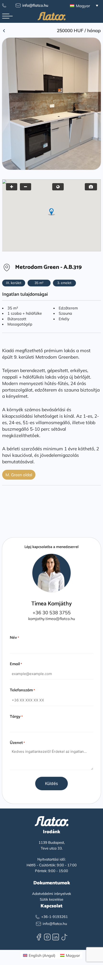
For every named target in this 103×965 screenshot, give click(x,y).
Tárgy (16, 716)
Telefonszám (22, 690)
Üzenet (17, 742)
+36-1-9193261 (54, 916)
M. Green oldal (19, 474)
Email (16, 663)
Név (14, 637)
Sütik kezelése (51, 899)
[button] (51, 211)
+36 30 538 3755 (52, 612)
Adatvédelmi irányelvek (51, 893)
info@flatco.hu (35, 5)
